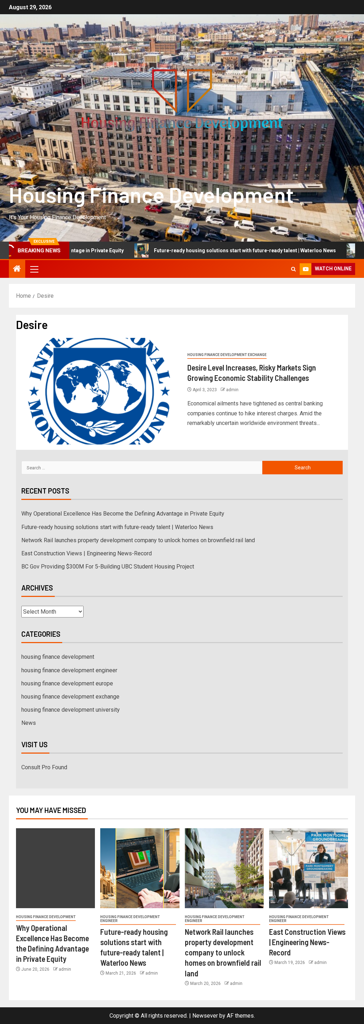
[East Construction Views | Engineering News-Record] (308, 868)
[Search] (293, 269)
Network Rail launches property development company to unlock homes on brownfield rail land (138, 540)
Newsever (205, 1015)
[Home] (17, 269)
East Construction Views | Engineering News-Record (86, 553)
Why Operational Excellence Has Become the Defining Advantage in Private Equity (122, 513)
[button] (34, 269)
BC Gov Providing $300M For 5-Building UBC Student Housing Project (107, 566)
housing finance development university (70, 709)
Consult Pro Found (44, 767)
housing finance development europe (67, 683)
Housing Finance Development (151, 194)
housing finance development (57, 656)
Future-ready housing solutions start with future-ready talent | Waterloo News (212, 250)
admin (232, 389)
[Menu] (34, 269)
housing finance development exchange (227, 355)
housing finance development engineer (69, 670)
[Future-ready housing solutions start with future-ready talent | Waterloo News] (139, 868)
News (28, 723)
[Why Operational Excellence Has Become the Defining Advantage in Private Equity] (55, 868)
